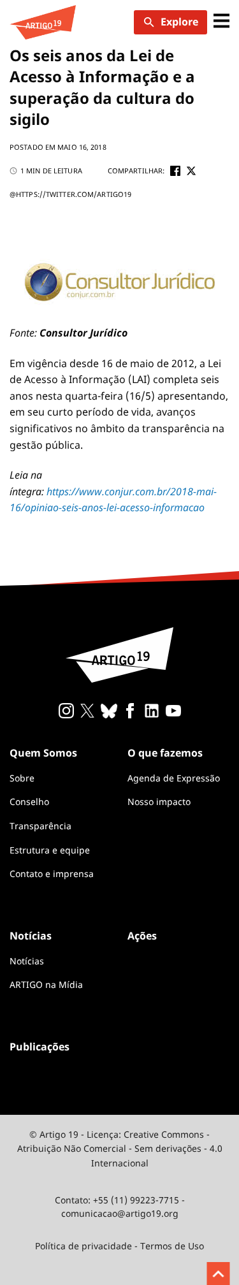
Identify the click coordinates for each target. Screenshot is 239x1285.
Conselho (29, 801)
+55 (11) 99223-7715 (136, 1200)
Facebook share (175, 171)
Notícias (27, 961)
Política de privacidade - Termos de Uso (119, 1246)
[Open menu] (221, 22)
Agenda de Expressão (173, 778)
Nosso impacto (159, 801)
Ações (142, 936)
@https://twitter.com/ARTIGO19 (70, 194)
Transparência (40, 826)
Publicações (39, 1047)
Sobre (22, 778)
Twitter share (191, 171)
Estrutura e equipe (50, 850)
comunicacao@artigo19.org (119, 1213)
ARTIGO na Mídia (46, 984)
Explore (179, 22)
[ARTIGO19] (43, 22)
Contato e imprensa (52, 874)
